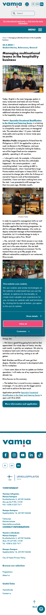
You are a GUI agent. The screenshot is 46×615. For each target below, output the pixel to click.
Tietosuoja (7, 518)
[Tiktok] (40, 455)
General (33, 47)
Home (5, 38)
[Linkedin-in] (31, 455)
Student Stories (10, 47)
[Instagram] (14, 455)
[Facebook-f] (6, 455)
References (23, 47)
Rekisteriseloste (9, 521)
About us (6, 575)
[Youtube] (23, 455)
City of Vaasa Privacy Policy (14, 557)
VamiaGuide (8, 589)
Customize (21, 331)
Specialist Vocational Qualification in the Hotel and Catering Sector (22, 121)
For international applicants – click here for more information (23, 22)
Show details (32, 316)
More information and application (21, 404)
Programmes (8, 571)
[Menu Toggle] (27, 4)
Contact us (7, 593)
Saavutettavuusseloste (11, 524)
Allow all (23, 324)
